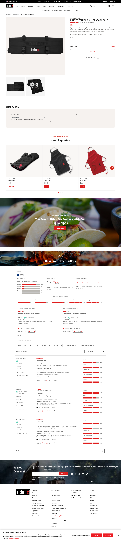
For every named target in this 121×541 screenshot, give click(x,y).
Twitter (79, 474)
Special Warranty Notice (57, 516)
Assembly (54, 526)
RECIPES (39, 1)
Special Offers (93, 513)
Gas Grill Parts (74, 493)
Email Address (36, 474)
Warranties (54, 513)
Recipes (92, 500)
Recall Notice (35, 513)
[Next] (112, 168)
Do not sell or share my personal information (81, 535)
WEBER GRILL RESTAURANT (75, 1)
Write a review (90, 22)
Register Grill (112, 1)
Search (94, 6)
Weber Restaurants (36, 500)
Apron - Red (83, 181)
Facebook (72, 474)
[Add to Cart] (46, 186)
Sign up (63, 473)
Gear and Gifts (16, 14)
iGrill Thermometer (56, 500)
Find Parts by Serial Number (77, 498)
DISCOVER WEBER (47, 1)
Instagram (76, 474)
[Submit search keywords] (91, 6)
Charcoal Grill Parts (75, 495)
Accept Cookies (108, 535)
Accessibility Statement (37, 516)
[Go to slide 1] (58, 192)
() (95, 57)
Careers (34, 498)
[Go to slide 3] (62, 192)
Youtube (83, 474)
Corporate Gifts (93, 505)
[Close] (114, 10)
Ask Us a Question (56, 495)
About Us (34, 493)
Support (53, 493)
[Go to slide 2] (60, 192)
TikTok (87, 474)
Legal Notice (35, 510)
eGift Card (92, 493)
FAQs (53, 498)
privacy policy (113, 481)
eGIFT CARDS (65, 1)
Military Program (94, 508)
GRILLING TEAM (57, 1)
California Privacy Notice (38, 508)
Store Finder (104, 1)
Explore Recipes (60, 228)
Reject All (96, 535)
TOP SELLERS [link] (70, 6)
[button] (19, 6)
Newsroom (34, 495)
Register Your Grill (56, 510)
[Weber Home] (9, 5)
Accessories (8, 14)
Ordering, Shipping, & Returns (59, 508)
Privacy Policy (56, 477)
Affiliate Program (94, 510)
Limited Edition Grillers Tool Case (27, 14)
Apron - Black (47, 181)
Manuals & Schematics (57, 505)
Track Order (54, 518)
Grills (91, 498)
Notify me (92, 51)
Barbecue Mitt (11, 181)
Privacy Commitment (37, 503)
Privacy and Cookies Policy (38, 505)
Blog (91, 503)
